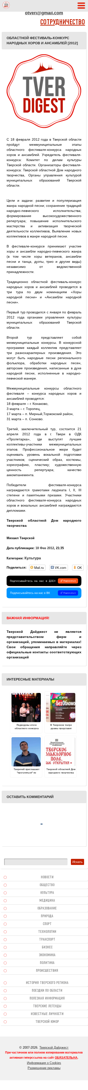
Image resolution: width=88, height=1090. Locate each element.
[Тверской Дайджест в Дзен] (44, 585)
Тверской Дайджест (53, 1047)
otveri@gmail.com (44, 12)
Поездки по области (47, 990)
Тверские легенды (47, 1006)
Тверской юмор (47, 1022)
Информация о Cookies (44, 1063)
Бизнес (47, 947)
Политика (47, 963)
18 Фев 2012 (44, 548)
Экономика (47, 955)
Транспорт (47, 939)
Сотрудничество (62, 22)
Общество (47, 885)
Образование (47, 908)
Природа (47, 916)
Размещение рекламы (44, 1068)
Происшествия (47, 970)
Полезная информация (47, 998)
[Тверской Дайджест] (6, 5)
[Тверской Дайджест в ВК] (44, 597)
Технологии (47, 932)
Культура (32, 558)
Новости (47, 877)
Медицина (47, 900)
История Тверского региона (47, 983)
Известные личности (47, 1014)
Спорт (47, 924)
